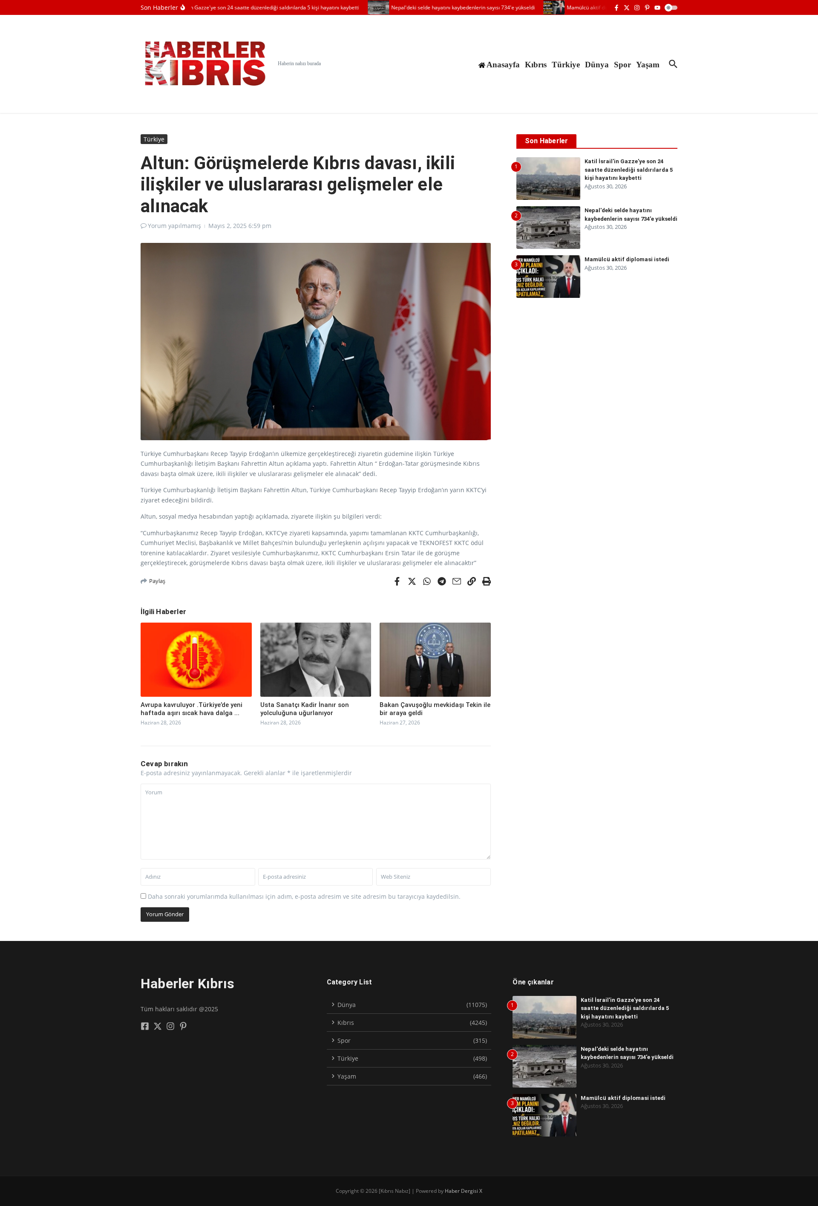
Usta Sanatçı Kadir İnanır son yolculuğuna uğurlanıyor (304, 709)
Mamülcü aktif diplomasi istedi (627, 259)
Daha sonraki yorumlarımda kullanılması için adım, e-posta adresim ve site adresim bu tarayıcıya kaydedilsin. (304, 896)
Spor (622, 64)
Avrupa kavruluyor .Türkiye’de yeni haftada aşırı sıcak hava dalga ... (191, 709)
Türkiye (566, 64)
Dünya (597, 64)
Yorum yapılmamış (174, 226)
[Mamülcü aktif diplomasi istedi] (541, 7)
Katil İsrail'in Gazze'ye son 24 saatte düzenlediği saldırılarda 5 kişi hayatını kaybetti (629, 169)
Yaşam (648, 64)
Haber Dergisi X (463, 1190)
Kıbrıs (536, 64)
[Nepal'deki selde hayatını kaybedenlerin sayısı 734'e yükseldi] (365, 7)
